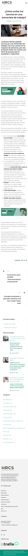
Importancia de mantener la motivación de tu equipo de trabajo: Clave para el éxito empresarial (17, 366)
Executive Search (9, 414)
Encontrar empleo (17, 21)
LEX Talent (13, 338)
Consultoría (20, 358)
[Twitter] (24, 260)
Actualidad (13, 336)
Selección (7, 435)
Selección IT (7, 439)
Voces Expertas (8, 442)
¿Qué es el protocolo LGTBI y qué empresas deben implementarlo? (17, 385)
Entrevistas (20, 336)
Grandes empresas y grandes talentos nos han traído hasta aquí (12, 298)
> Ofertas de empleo (9, 324)
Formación (7, 417)
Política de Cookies (11, 554)
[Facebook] (22, 260)
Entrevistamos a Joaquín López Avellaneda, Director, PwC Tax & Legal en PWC (16, 346)
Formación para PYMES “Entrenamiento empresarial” (14, 277)
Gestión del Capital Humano (13, 421)
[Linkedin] (26, 260)
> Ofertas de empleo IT (10, 327)
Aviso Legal (11, 552)
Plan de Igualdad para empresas (14, 428)
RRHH (19, 338)
